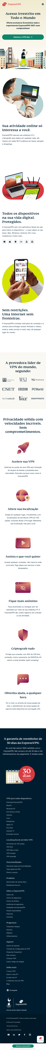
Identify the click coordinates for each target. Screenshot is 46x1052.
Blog (8, 984)
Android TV (10, 831)
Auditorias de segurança (14, 904)
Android (9, 815)
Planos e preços (12, 872)
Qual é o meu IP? (12, 974)
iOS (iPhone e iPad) (13, 812)
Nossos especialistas (13, 910)
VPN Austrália (11, 856)
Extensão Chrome (12, 834)
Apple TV (9, 824)
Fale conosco (11, 955)
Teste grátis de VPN (13, 869)
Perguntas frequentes (14, 952)
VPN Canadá (10, 853)
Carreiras (9, 917)
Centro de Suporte (12, 946)
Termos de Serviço (12, 1026)
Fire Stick (9, 828)
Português (13, 990)
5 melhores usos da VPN (15, 981)
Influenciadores (11, 936)
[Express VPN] (11, 4)
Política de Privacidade (13, 1022)
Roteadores (10, 821)
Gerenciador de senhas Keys (16, 882)
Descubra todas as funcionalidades (18, 866)
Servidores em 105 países (15, 844)
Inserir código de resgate (15, 962)
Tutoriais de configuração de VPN (18, 949)
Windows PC (10, 809)
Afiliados (9, 933)
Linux (8, 818)
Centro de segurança (13, 898)
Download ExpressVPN (14, 802)
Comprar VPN (11, 958)
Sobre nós (9, 895)
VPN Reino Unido (12, 850)
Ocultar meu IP (11, 977)
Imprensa (9, 914)
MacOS (9, 805)
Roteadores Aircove (13, 885)
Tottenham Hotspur (13, 926)
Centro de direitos (12, 901)
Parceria (9, 930)
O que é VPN (11, 971)
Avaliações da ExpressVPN (15, 907)
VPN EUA (9, 847)
